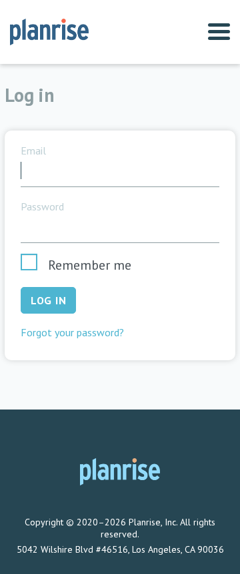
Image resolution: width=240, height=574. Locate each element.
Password (42, 206)
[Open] (219, 32)
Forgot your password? (72, 332)
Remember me (89, 265)
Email (33, 150)
